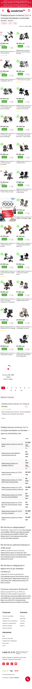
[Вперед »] (21, 390)
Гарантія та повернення (9, 623)
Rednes (17, 677)
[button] (26, 406)
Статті (3, 645)
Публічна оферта (7, 625)
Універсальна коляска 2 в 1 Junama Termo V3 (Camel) (7, 244)
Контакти (22, 621)
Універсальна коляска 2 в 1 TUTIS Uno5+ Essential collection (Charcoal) (23, 107)
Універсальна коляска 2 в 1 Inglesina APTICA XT (23, 299)
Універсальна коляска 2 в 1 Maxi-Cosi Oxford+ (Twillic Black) (23, 190)
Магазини (23, 618)
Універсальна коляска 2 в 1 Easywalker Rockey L (7, 353)
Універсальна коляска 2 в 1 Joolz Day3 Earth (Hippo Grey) (7, 272)
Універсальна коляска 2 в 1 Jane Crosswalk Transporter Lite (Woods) (7, 300)
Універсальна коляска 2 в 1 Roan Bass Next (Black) (16, 555)
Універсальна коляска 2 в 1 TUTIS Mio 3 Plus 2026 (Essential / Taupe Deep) (23, 135)
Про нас (22, 616)
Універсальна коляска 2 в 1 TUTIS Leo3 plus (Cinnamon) (7, 163)
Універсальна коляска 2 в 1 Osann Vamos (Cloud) (7, 191)
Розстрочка (5, 618)
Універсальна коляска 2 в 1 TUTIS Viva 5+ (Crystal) (23, 79)
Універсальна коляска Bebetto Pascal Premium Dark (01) (23, 52)
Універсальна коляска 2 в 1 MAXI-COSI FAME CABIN (23, 217)
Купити (4, 47)
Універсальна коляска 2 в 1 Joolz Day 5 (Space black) (23, 272)
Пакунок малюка (7, 628)
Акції (3, 636)
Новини (22, 623)
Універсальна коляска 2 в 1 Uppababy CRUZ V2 (7, 80)
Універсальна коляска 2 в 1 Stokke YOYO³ (23, 162)
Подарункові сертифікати (9, 641)
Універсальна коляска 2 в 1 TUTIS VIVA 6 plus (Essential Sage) (7, 107)
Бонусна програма (7, 638)
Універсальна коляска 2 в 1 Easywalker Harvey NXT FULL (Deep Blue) (23, 354)
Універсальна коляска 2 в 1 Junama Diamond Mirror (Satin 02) (23, 244)
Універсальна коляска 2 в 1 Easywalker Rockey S (23, 327)
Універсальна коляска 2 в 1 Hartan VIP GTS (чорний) (7, 327)
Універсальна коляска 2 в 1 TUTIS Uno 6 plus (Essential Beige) (7, 135)
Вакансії (22, 625)
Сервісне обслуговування (9, 621)
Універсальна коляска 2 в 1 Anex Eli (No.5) (7, 52)
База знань (5, 643)
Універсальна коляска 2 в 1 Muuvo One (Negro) (15, 602)
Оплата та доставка (7, 616)
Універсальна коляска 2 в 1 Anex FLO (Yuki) (13, 552)
